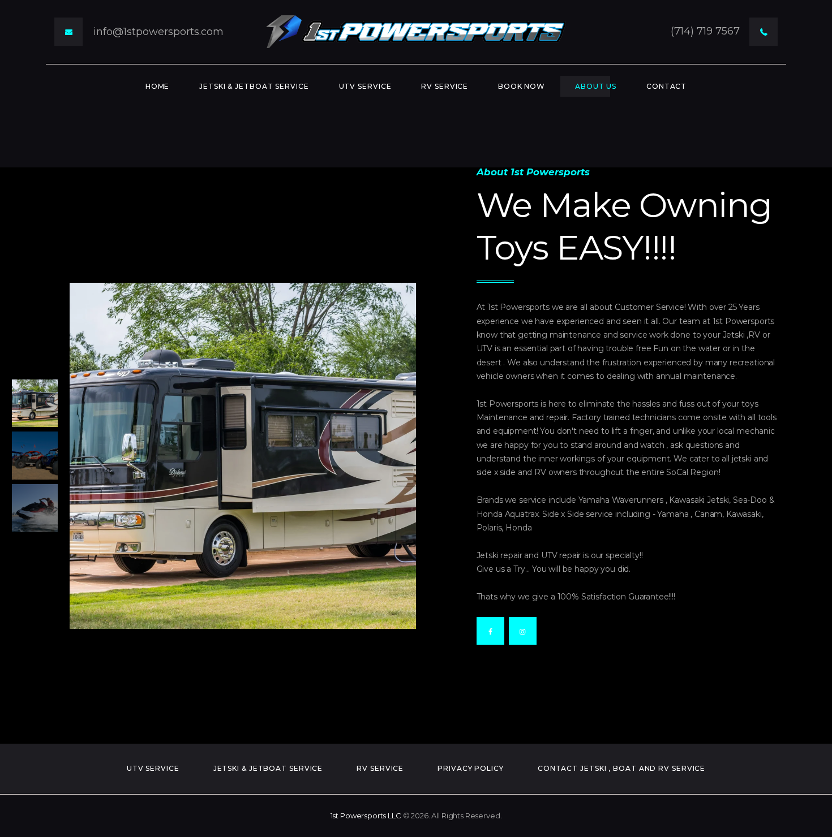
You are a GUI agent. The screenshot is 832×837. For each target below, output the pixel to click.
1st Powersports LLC (366, 815)
